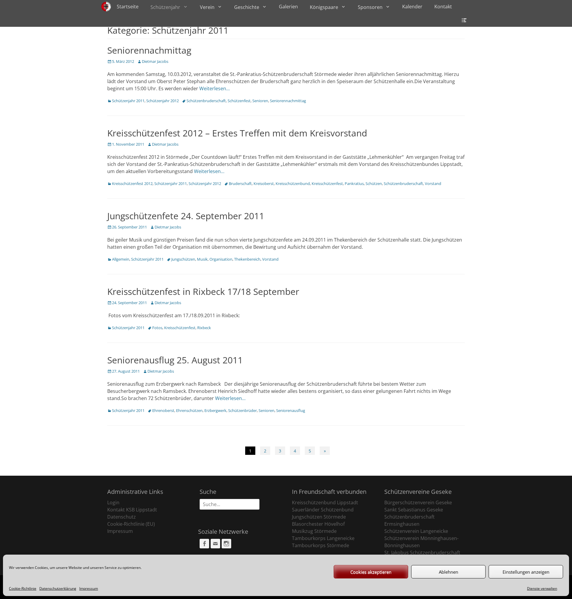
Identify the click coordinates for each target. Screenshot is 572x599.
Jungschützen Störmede (319, 517)
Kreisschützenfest (327, 183)
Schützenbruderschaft (206, 100)
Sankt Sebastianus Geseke (413, 509)
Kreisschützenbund (293, 183)
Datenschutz (121, 517)
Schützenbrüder (242, 410)
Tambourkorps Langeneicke (323, 538)
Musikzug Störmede (314, 531)
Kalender (412, 6)
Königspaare (324, 7)
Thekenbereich (247, 259)
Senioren (260, 100)
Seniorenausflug (290, 410)
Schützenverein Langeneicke (416, 531)
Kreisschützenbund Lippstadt (325, 502)
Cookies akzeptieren (370, 572)
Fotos (157, 327)
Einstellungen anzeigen (526, 572)
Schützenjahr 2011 (128, 100)
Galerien (288, 6)
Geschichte (246, 7)
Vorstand (433, 183)
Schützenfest (239, 100)
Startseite (128, 6)
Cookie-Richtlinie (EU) (131, 524)
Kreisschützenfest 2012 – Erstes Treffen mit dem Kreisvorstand (237, 133)
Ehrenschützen (189, 410)
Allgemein (120, 259)
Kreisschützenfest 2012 (132, 183)
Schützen (374, 183)
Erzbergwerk (215, 410)
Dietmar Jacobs (155, 61)
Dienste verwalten (542, 588)
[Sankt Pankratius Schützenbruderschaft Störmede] (106, 6)
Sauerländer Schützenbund (323, 509)
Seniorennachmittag (149, 50)
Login (113, 502)
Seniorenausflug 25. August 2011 (175, 360)
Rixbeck (204, 327)
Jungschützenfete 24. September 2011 (185, 216)
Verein (207, 7)
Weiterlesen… (214, 88)
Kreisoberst (264, 183)
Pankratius (354, 183)
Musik (202, 259)
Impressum (88, 588)
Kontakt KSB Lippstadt (132, 509)
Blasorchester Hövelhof (318, 524)
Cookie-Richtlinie (22, 588)
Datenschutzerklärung (57, 588)
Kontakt (443, 6)
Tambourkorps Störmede (320, 545)
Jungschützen (183, 259)
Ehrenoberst (163, 410)
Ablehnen (448, 572)
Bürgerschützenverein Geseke (418, 502)
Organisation (220, 259)
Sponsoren (370, 7)
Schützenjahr (165, 7)
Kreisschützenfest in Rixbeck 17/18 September (203, 291)
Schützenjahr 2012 (162, 100)
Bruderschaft (240, 183)
